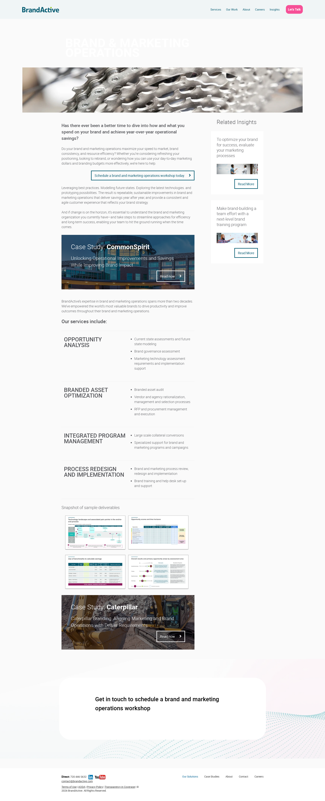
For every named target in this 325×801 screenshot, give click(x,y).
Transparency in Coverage (120, 787)
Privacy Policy (95, 787)
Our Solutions (190, 776)
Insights (275, 9)
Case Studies (211, 776)
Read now (168, 276)
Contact (243, 776)
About (246, 9)
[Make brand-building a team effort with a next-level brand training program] (237, 237)
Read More (246, 184)
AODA (81, 787)
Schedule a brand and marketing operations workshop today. (140, 175)
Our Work (232, 9)
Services (215, 9)
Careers (260, 9)
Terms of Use (69, 787)
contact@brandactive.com (77, 781)
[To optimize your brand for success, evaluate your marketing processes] (237, 168)
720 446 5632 (74, 776)
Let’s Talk (294, 9)
